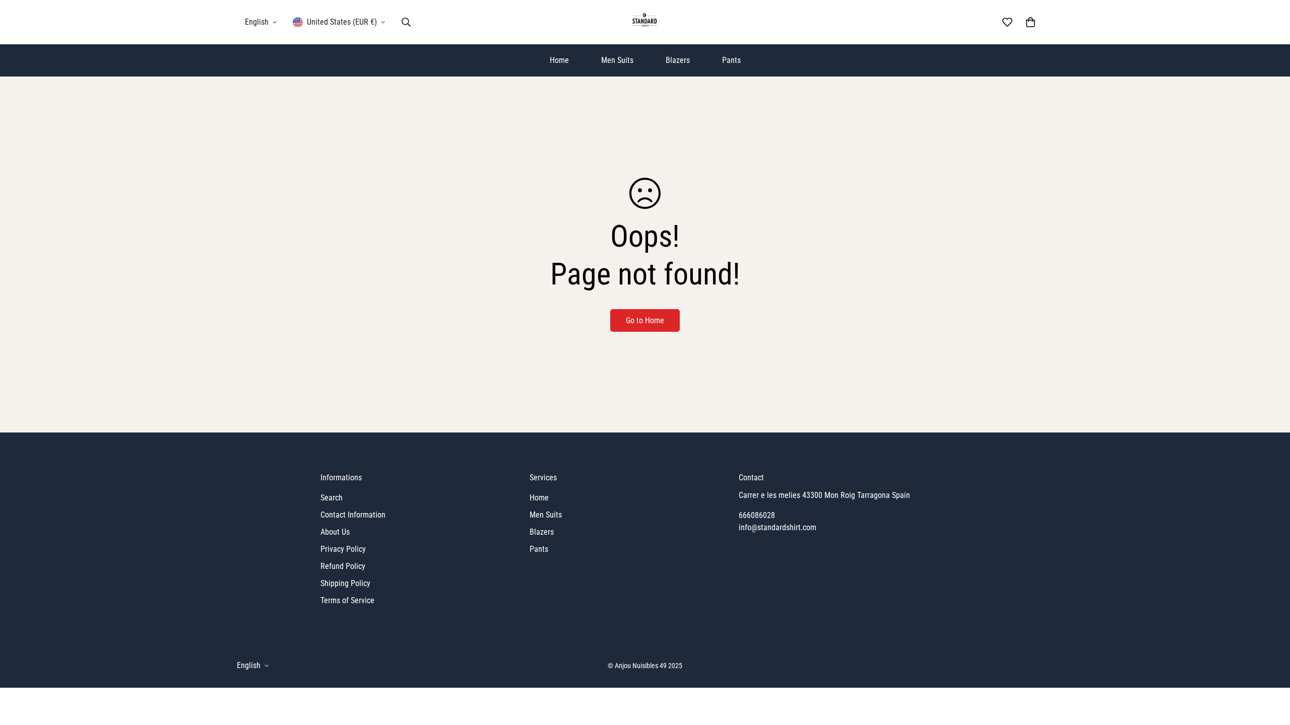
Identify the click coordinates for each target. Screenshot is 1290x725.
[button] (1030, 22)
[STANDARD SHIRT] (645, 22)
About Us (335, 532)
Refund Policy (342, 566)
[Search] (406, 22)
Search (331, 497)
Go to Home (645, 320)
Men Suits (617, 60)
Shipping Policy (345, 583)
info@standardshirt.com (777, 527)
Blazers (678, 60)
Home (559, 60)
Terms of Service (347, 600)
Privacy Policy (343, 549)
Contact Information (352, 515)
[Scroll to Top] (1270, 670)
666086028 (757, 515)
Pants (731, 60)
